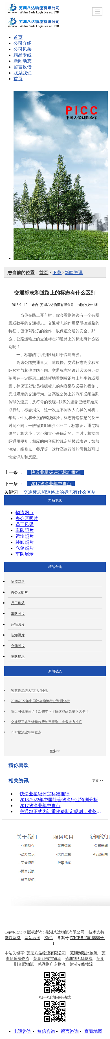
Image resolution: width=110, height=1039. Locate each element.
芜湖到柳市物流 (47, 959)
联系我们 (23, 72)
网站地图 (32, 938)
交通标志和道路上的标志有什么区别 (59, 492)
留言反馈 (23, 66)
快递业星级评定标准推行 (55, 472)
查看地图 (93, 1031)
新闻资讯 (74, 272)
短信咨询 (46, 1031)
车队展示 (25, 554)
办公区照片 (27, 518)
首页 (18, 37)
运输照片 (25, 536)
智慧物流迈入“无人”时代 (29, 691)
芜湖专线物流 (81, 964)
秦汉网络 (13, 938)
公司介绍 (23, 43)
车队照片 (25, 530)
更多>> (55, 751)
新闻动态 (23, 61)
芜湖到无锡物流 (79, 959)
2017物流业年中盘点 (51, 483)
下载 (56, 272)
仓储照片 (25, 548)
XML (48, 938)
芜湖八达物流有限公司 (65, 932)
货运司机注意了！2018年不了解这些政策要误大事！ (50, 711)
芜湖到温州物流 (84, 953)
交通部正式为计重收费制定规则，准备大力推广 (46, 722)
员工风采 (25, 524)
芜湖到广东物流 (51, 964)
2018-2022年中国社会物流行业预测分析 (40, 701)
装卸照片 (25, 542)
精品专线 (23, 55)
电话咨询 (23, 1031)
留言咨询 (70, 1031)
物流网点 (25, 512)
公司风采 (23, 49)
